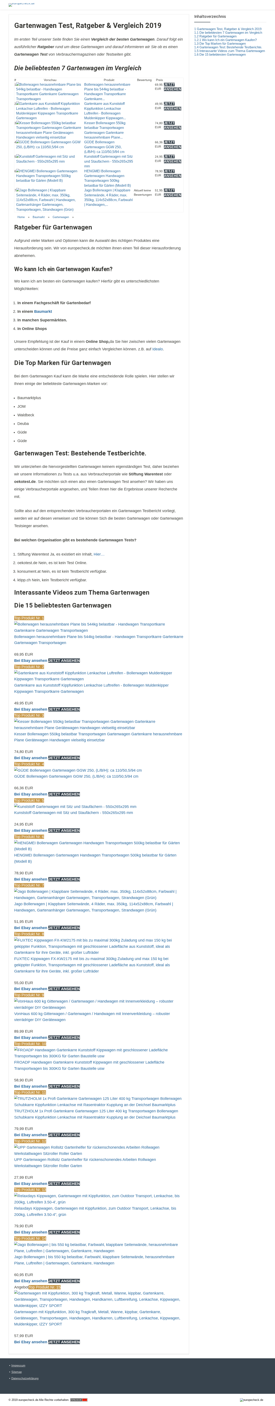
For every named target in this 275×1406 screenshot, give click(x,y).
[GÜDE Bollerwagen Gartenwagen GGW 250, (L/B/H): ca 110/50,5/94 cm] (50, 142)
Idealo (157, 349)
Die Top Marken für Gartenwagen (220, 43)
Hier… (99, 554)
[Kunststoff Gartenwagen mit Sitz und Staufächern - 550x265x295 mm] (50, 156)
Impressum (18, 1365)
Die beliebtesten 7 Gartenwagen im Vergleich (228, 32)
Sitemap (16, 1372)
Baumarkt (39, 217)
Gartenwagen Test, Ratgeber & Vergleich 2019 (227, 29)
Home (21, 217)
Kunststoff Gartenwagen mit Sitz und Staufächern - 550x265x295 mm (108, 161)
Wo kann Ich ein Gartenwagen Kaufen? (225, 40)
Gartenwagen (61, 217)
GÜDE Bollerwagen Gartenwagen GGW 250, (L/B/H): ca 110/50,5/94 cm (104, 147)
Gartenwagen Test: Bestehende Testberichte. (228, 47)
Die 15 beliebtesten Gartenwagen (220, 54)
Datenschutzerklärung (24, 1378)
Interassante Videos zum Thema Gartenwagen (229, 51)
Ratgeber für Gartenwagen (215, 36)
